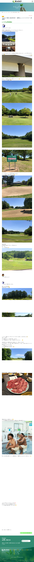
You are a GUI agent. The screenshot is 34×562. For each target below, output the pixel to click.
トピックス (24, 549)
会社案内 (19, 549)
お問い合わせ (30, 549)
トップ (12, 549)
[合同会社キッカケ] (17, 1)
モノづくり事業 (17, 553)
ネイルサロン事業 (17, 551)
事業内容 (15, 549)
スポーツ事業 (17, 552)
